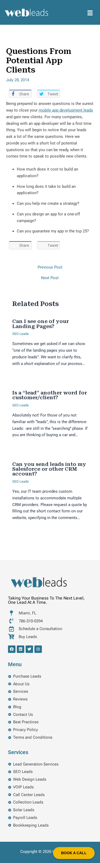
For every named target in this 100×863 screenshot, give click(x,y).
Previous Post (50, 267)
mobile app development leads (66, 110)
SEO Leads (20, 334)
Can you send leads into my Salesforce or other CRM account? (49, 469)
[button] (90, 13)
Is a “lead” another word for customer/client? (49, 395)
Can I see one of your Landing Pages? (40, 323)
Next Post (50, 278)
